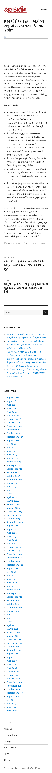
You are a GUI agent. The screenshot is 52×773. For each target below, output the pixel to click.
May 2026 (12, 408)
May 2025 (11, 451)
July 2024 (11, 486)
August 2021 (13, 611)
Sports (7, 754)
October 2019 (13, 689)
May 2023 (11, 536)
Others (7, 760)
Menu (44, 10)
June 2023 (12, 533)
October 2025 (13, 433)
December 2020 (14, 639)
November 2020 (15, 643)
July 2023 (11, 529)
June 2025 (12, 447)
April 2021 (12, 625)
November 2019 (14, 685)
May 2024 (11, 493)
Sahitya (7, 741)
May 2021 (11, 621)
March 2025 (13, 458)
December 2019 (14, 682)
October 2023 (13, 518)
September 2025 (15, 437)
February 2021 (14, 632)
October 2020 (13, 646)
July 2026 (11, 401)
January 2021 (13, 636)
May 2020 (11, 664)
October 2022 (13, 561)
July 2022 (11, 572)
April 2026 (12, 412)
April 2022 (12, 582)
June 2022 (12, 575)
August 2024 (13, 483)
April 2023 (12, 540)
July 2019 (11, 700)
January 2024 (13, 508)
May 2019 (11, 707)
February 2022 (14, 589)
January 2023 (13, 550)
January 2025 (13, 465)
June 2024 (12, 490)
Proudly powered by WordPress (27, 768)
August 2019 (13, 696)
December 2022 (14, 554)
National (41, 243)
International (10, 735)
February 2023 (14, 547)
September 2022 (15, 565)
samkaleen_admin (15, 243)
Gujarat (7, 722)
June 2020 (12, 661)
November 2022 (15, 557)
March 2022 (13, 586)
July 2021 (11, 614)
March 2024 (13, 501)
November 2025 (15, 429)
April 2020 (12, 668)
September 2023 (15, 522)
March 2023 (12, 543)
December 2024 (14, 469)
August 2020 (13, 653)
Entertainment (11, 747)
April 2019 (12, 710)
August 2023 (13, 525)
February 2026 (14, 419)
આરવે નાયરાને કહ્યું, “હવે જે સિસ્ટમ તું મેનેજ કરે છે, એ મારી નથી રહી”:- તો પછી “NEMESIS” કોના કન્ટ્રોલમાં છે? (27, 373)
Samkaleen (8, 768)
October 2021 (13, 604)
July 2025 (11, 444)
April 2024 (12, 497)
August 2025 (13, 440)
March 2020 (13, 671)
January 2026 (13, 422)
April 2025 (12, 454)
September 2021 (15, 607)
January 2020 (13, 678)
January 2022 (13, 593)
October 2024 (13, 476)
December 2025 (14, 426)
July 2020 (11, 657)
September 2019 (15, 693)
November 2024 (15, 472)
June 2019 (11, 703)
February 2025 (14, 461)
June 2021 (11, 618)
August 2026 (13, 397)
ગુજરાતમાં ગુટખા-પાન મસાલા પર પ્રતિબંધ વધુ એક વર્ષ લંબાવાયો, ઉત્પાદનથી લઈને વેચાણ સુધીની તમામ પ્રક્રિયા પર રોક (25, 345)
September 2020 (15, 650)
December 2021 (14, 597)
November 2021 (14, 600)
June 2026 (12, 405)
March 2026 (13, 415)
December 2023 (14, 511)
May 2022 (11, 579)
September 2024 (15, 479)
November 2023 (14, 515)
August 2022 (13, 568)
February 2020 (14, 675)
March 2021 (12, 629)
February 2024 (14, 504)
